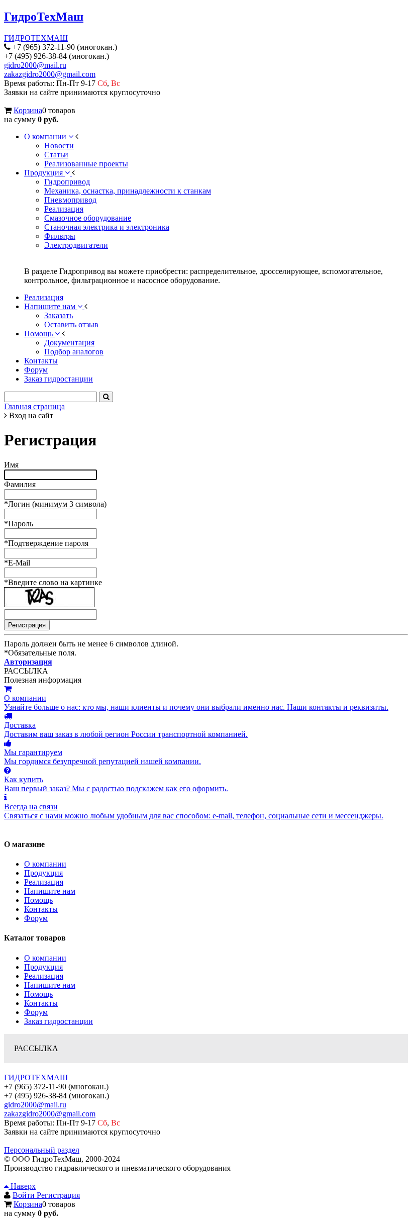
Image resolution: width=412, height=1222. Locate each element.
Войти (25, 1195)
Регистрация (58, 1195)
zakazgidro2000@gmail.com (49, 74)
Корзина (28, 110)
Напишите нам (49, 891)
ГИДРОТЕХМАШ (36, 38)
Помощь (38, 900)
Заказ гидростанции (58, 1021)
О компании (45, 864)
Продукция (43, 873)
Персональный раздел (41, 1150)
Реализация (43, 882)
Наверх (22, 1186)
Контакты (41, 909)
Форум (36, 918)
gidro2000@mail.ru (35, 65)
